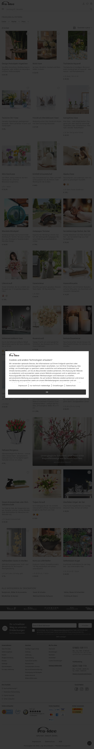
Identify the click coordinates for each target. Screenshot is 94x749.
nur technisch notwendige (40, 385)
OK (47, 392)
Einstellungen (58, 385)
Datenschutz (71, 385)
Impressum (22, 385)
